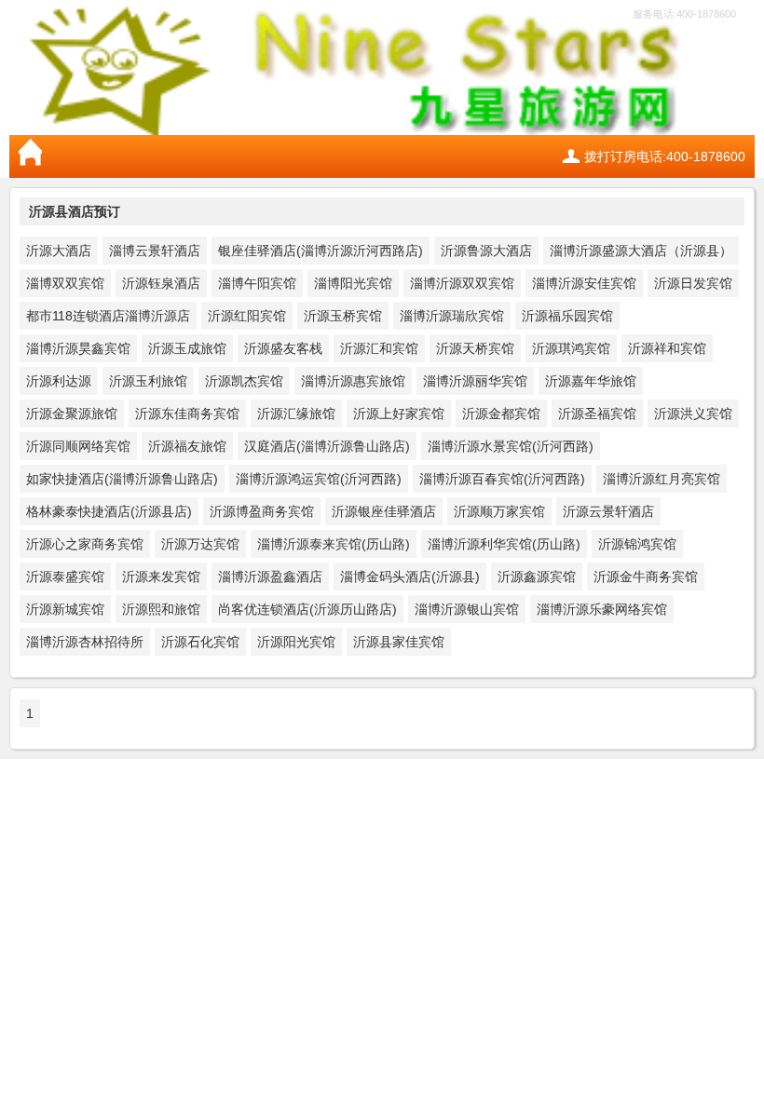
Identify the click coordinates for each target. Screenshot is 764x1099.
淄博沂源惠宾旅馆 (353, 380)
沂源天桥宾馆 (475, 348)
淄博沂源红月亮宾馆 (661, 478)
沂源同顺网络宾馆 (78, 446)
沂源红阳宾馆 (247, 315)
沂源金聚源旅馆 (71, 413)
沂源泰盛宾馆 (65, 576)
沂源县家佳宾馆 (398, 641)
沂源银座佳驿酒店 (384, 511)
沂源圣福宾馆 (597, 413)
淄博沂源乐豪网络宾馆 (602, 609)
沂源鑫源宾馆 (537, 576)
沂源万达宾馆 (200, 543)
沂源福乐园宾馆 (567, 315)
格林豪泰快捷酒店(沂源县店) (109, 511)
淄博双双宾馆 (65, 283)
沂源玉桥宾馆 (343, 315)
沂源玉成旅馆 (187, 348)
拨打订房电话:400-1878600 (664, 156)
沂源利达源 (58, 380)
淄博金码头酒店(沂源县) (410, 576)
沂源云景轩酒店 (608, 511)
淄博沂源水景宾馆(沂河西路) (510, 446)
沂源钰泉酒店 (161, 283)
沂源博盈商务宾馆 (262, 511)
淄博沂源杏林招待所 (84, 641)
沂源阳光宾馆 (296, 641)
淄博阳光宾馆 (353, 283)
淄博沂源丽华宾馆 (475, 380)
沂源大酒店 (58, 250)
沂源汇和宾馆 (379, 348)
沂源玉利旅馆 (148, 380)
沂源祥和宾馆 (667, 348)
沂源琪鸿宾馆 (571, 348)
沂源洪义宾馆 (693, 413)
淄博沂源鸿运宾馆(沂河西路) (319, 478)
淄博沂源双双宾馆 (462, 283)
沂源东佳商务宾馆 (187, 413)
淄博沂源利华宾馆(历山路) (504, 543)
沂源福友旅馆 (187, 446)
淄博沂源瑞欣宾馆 (452, 315)
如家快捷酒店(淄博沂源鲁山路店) (122, 478)
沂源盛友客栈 (283, 348)
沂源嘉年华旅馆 (590, 380)
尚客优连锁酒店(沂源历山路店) (307, 609)
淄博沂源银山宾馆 (467, 609)
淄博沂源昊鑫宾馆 (78, 348)
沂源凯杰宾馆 (244, 380)
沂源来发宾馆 (161, 576)
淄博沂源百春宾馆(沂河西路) (502, 478)
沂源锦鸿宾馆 (637, 543)
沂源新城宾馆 (65, 609)
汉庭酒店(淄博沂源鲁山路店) (327, 446)
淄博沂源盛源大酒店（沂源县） (641, 250)
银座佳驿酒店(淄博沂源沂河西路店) (320, 250)
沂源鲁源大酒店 (486, 250)
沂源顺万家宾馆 (499, 511)
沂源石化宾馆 (200, 641)
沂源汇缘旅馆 (296, 413)
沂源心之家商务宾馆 (84, 543)
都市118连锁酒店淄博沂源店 (108, 315)
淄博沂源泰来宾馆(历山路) (333, 543)
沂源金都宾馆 (501, 413)
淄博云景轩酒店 (154, 250)
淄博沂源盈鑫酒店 (270, 576)
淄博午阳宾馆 (257, 283)
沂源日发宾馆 (693, 283)
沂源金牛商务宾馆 (645, 576)
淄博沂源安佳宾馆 (584, 283)
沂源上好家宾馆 (398, 413)
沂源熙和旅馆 (161, 609)
